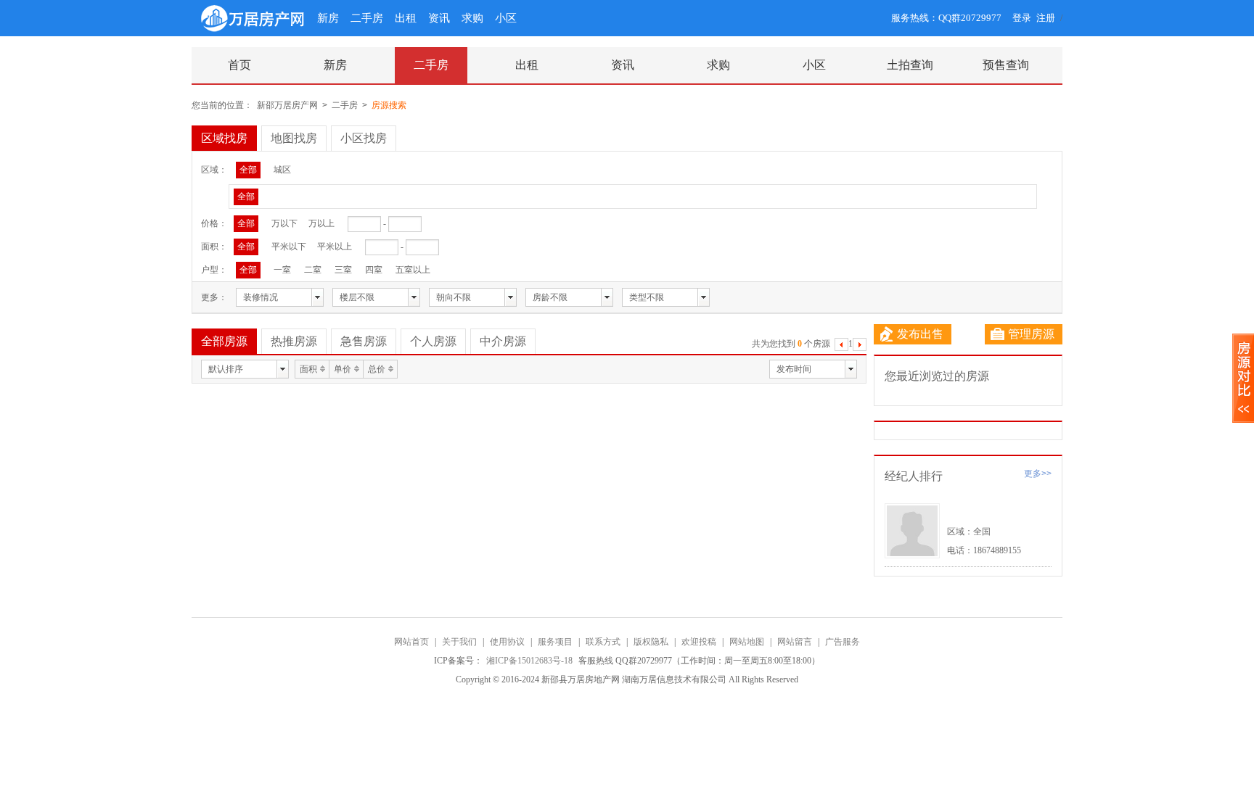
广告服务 (842, 642)
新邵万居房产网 (287, 105)
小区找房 (363, 138)
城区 (282, 170)
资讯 (439, 18)
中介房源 (503, 341)
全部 (248, 170)
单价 (342, 369)
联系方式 (603, 642)
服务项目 (555, 642)
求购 (472, 18)
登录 (1021, 17)
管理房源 (1031, 334)
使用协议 (507, 642)
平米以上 (334, 246)
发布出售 (920, 334)
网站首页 (411, 642)
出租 (406, 18)
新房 (328, 18)
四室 (373, 270)
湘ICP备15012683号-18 (530, 661)
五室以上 (413, 270)
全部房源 (224, 341)
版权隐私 (651, 642)
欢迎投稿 (698, 642)
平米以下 (288, 246)
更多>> (1038, 473)
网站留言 (794, 642)
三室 (343, 270)
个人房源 (433, 341)
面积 (308, 369)
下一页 (859, 346)
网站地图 (746, 642)
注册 (1045, 17)
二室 (312, 270)
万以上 (321, 223)
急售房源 (363, 341)
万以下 (284, 223)
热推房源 (294, 341)
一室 (282, 270)
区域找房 (224, 138)
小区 (506, 18)
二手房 (367, 18)
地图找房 (294, 138)
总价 (376, 369)
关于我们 (459, 642)
